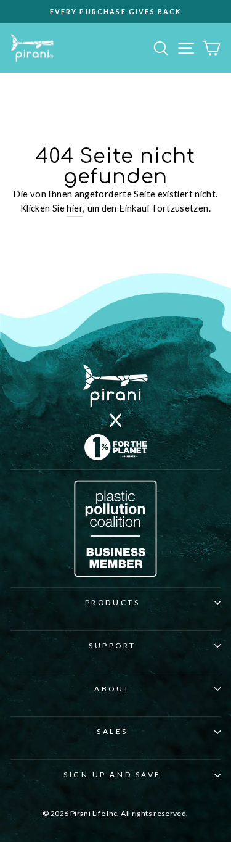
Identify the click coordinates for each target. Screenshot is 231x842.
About (112, 688)
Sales (112, 731)
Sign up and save (112, 774)
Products (112, 602)
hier (75, 207)
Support (112, 645)
